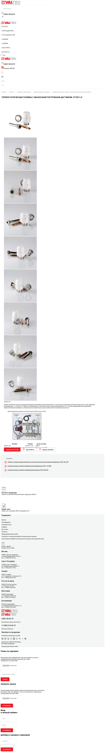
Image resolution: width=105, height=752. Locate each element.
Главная (3, 92)
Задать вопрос (48, 450)
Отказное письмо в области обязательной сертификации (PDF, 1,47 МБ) (29, 466)
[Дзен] (23, 639)
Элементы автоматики (24, 92)
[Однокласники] (17, 639)
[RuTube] (14, 639)
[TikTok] (11, 639)
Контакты (5, 52)
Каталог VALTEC (9, 68)
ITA (2, 85)
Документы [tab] (9, 458)
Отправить (7, 705)
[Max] (5, 639)
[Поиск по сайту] (2, 55)
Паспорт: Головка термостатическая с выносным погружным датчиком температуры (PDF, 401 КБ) (38, 462)
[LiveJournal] (8, 639)
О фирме (4, 39)
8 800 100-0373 (9, 14)
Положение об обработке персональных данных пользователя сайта (22, 539)
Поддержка (6, 515)
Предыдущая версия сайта (9, 534)
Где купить (5, 48)
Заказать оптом (12, 450)
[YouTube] (25, 639)
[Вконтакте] (20, 639)
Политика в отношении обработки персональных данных (19, 536)
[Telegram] (2, 639)
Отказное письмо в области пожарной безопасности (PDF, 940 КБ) (28, 470)
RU (4, 55)
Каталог (4, 26)
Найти (5, 679)
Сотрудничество (8, 35)
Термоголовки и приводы (42, 92)
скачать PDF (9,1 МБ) (7, 548)
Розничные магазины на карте (10, 635)
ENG (2, 81)
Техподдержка (7, 31)
